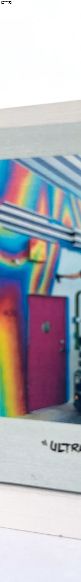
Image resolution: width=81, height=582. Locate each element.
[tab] (35, 580)
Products (40, 2)
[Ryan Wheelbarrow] (6, 3)
